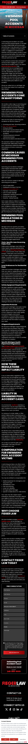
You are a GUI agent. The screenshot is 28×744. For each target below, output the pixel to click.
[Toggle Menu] (25, 2)
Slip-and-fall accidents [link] (10, 126)
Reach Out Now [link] (14, 667)
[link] (21, 7)
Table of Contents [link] (8, 36)
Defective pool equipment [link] (10, 189)
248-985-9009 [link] (11, 7)
